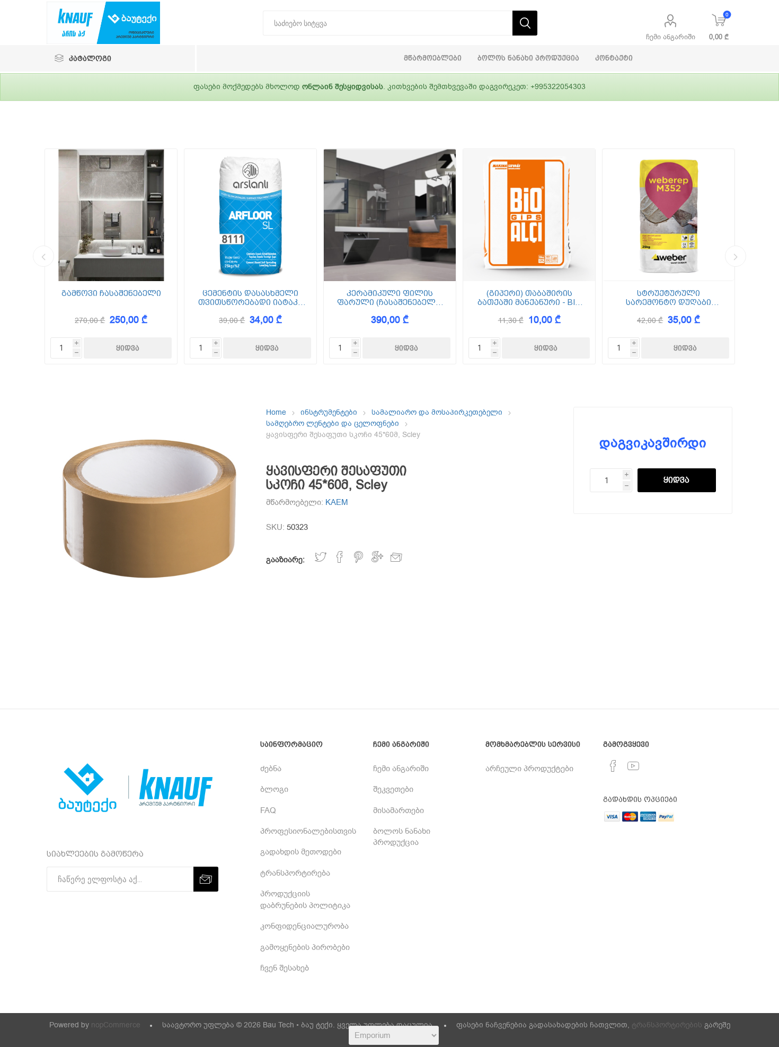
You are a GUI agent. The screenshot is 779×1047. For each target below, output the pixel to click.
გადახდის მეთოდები (300, 852)
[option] (111, 256)
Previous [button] (43, 256)
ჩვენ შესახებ (284, 968)
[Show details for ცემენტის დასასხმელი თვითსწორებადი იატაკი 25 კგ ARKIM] (250, 215)
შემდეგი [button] (735, 256)
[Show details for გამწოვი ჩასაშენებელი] (111, 215)
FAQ (268, 810)
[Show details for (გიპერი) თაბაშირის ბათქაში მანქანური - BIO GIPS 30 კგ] (529, 215)
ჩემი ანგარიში (670, 36)
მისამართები (398, 810)
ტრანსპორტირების (667, 1025)
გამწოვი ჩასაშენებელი (111, 293)
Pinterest (358, 557)
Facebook (340, 557)
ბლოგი (274, 789)
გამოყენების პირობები (305, 947)
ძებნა (270, 768)
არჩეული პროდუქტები (529, 768)
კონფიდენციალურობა (304, 926)
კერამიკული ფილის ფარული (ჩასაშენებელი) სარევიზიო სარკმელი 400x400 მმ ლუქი (390, 298)
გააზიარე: (285, 559)
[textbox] (387, 23)
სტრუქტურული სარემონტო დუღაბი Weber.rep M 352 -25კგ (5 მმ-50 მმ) (669, 298)
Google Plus (377, 557)
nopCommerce (115, 1025)
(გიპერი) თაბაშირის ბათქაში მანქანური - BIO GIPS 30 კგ (529, 298)
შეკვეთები (393, 789)
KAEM (336, 502)
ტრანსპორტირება (295, 873)
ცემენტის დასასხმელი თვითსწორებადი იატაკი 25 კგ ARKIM (250, 298)
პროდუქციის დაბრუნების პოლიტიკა (305, 899)
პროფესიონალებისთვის (308, 831)
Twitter (320, 557)
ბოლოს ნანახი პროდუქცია (401, 837)
